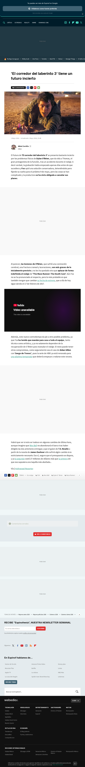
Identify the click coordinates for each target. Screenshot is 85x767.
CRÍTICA (9, 23)
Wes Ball (33, 445)
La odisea (35, 672)
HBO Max (61, 672)
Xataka (7, 711)
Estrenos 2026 (54, 614)
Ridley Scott (25, 59)
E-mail (38, 87)
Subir (74, 701)
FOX (38, 475)
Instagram (65, 22)
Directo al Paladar (56, 711)
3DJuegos (23, 711)
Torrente (44, 59)
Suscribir (40, 628)
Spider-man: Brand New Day (41, 677)
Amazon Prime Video (38, 664)
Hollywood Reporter (24, 468)
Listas (60, 668)
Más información (58, 765)
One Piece (35, 59)
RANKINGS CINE (44, 23)
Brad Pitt (52, 59)
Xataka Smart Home (11, 720)
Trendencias (8, 731)
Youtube (77, 22)
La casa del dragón (11, 677)
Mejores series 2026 (24, 614)
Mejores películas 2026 (39, 614)
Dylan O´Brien (57, 475)
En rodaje (30, 475)
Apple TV (8, 672)
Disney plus (62, 664)
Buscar (77, 692)
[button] (24, 146)
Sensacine (38, 711)
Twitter (81, 22)
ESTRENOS (18, 23)
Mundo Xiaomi (9, 723)
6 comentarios (19, 87)
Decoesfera (8, 735)
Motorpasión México (72, 751)
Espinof (38, 714)
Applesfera (8, 717)
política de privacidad (29, 633)
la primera (63, 458)
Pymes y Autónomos (26, 735)
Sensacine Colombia (42, 754)
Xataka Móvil (9, 714)
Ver (43, 534)
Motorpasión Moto (71, 714)
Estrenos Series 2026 (67, 614)
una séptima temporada (21, 356)
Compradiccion (9, 738)
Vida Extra (23, 714)
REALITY (26, 23)
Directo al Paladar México (56, 752)
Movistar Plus (9, 668)
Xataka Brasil (9, 754)
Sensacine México (41, 751)
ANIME (34, 23)
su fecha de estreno (46, 280)
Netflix (34, 668)
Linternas (61, 677)
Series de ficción (10, 664)
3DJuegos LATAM (25, 751)
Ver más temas (11, 682)
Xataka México (9, 751)
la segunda (19, 458)
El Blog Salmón (24, 731)
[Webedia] (11, 700)
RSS (31, 645)
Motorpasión (70, 711)
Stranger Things (70, 59)
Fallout (60, 59)
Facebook (69, 22)
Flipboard (73, 22)
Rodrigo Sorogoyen (13, 59)
